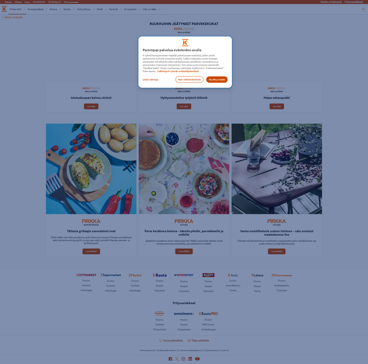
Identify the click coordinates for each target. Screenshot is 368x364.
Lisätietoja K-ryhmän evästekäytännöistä (178, 71)
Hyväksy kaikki (217, 79)
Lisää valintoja (150, 79)
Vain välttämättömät (189, 79)
